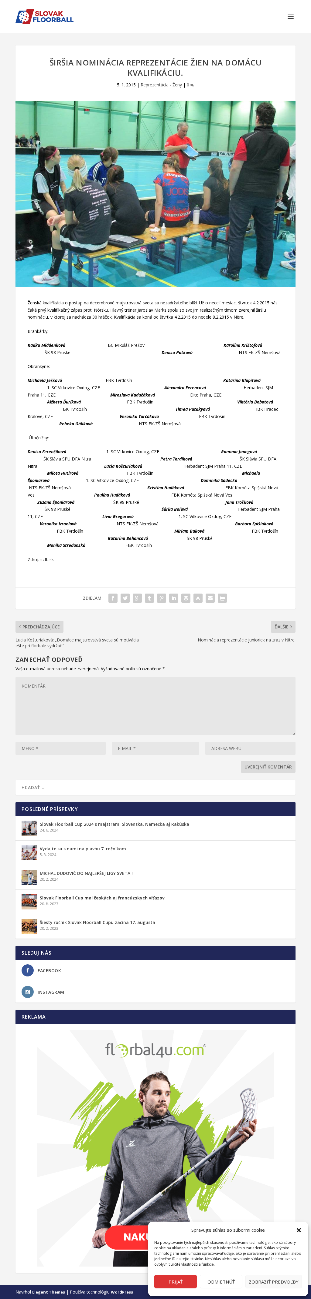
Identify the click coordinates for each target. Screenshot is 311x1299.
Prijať (176, 1282)
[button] (299, 1230)
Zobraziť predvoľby (274, 1282)
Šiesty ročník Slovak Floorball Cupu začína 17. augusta (97, 922)
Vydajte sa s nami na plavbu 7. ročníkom (83, 849)
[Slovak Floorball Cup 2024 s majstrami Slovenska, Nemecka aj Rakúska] (29, 828)
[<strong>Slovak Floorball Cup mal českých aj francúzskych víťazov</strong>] (29, 901)
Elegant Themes (48, 1292)
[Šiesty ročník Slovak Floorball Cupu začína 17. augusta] (29, 926)
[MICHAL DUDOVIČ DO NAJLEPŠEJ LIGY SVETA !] (29, 877)
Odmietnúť (221, 1282)
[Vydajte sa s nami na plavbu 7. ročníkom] (29, 852)
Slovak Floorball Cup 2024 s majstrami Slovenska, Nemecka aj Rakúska (114, 824)
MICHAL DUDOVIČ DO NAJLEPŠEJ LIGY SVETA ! (86, 873)
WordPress (122, 1292)
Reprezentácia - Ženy (161, 85)
